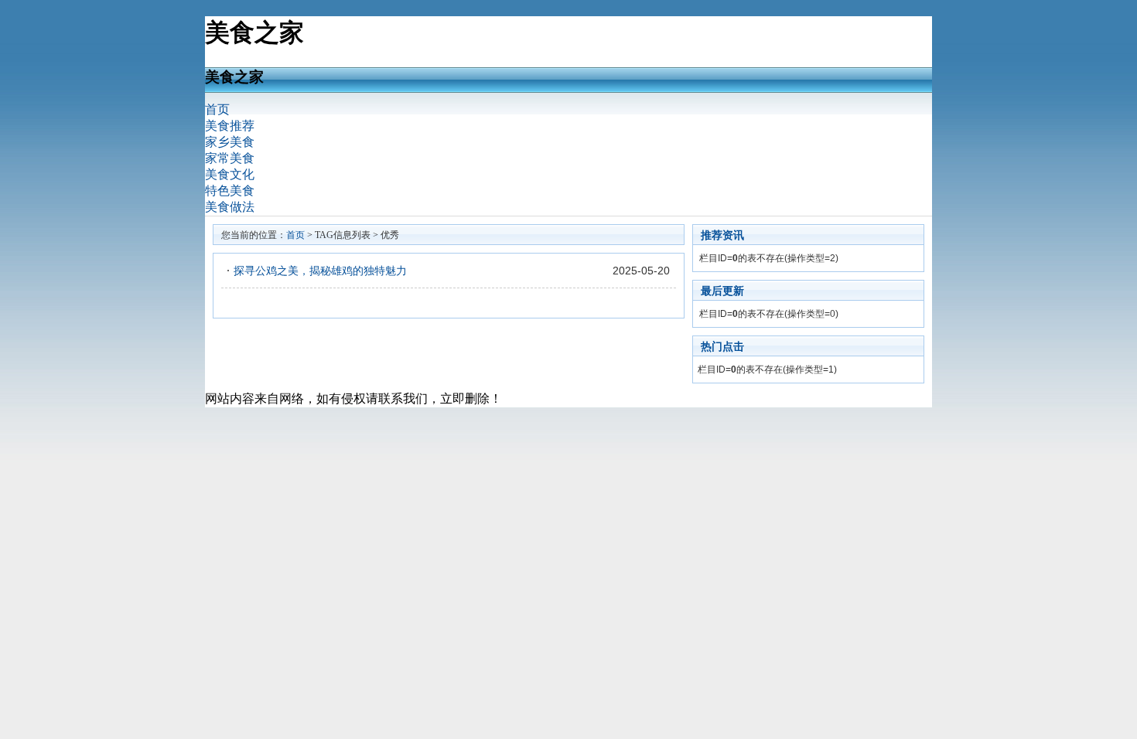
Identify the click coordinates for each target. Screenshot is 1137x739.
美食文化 (229, 174)
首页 (217, 109)
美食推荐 (229, 125)
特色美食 (229, 190)
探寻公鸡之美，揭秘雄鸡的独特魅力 (320, 270)
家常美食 (229, 158)
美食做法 (229, 206)
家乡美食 (229, 141)
